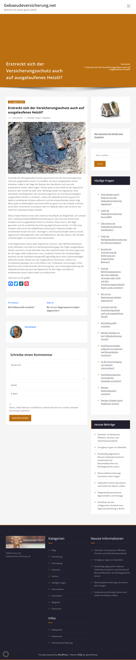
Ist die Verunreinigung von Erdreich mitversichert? (111, 364)
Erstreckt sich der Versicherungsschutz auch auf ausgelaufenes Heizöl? (108, 68)
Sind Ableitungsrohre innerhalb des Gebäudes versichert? (111, 377)
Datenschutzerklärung (62, 642)
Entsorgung (57, 563)
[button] (6, 654)
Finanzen (56, 569)
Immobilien (57, 595)
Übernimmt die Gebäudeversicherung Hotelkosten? (111, 226)
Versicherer (17, 118)
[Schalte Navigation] (128, 6)
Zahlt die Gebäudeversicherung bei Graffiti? (111, 213)
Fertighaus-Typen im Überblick (112, 447)
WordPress (63, 654)
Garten (55, 576)
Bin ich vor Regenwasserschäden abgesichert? (111, 297)
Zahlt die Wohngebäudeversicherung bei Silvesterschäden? (114, 239)
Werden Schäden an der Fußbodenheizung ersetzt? (111, 335)
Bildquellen (57, 629)
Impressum (57, 636)
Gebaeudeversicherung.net (30, 5)
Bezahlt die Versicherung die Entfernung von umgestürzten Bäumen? (109, 255)
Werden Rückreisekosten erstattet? (108, 390)
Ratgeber (46, 118)
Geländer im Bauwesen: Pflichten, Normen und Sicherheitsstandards (109, 437)
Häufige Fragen (34, 118)
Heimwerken (58, 589)
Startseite (125, 64)
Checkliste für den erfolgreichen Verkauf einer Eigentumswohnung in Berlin (111, 505)
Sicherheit (56, 608)
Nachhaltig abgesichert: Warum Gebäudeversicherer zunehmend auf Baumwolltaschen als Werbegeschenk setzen (111, 460)
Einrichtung (57, 556)
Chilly (79, 654)
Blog (54, 550)
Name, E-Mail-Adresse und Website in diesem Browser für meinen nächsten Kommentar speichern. (43, 409)
